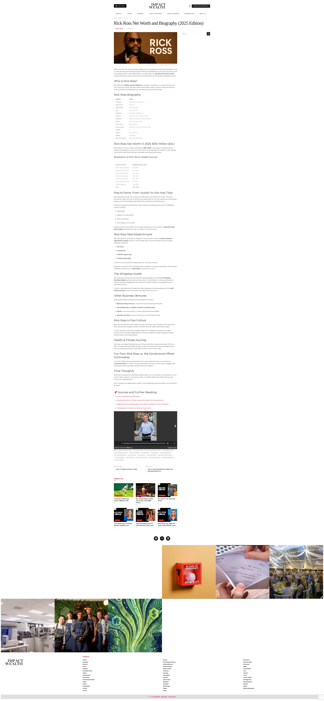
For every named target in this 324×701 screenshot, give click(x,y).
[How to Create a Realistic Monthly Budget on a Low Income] (135, 572)
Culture (85, 673)
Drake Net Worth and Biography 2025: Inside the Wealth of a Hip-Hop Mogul (142, 404)
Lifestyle (119, 13)
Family (84, 684)
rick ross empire (151, 455)
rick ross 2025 (145, 452)
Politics (165, 688)
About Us (203, 13)
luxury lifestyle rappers (121, 452)
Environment (86, 677)
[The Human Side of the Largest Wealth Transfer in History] (135, 625)
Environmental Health (88, 679)
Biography (85, 662)
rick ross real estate (154, 457)
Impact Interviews (173, 13)
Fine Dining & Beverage (169, 662)
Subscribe (121, 6)
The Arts (245, 673)
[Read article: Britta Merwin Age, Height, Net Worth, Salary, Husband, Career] (167, 515)
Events (84, 681)
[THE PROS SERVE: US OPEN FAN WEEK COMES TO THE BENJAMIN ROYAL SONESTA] (81, 625)
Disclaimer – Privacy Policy (168, 696)
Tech (244, 671)
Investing (140, 13)
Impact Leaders (167, 668)
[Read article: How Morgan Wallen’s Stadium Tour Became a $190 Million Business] (145, 490)
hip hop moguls (138, 450)
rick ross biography (165, 452)
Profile (165, 690)
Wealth (120, 18)
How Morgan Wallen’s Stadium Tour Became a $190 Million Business (144, 500)
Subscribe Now (189, 13)
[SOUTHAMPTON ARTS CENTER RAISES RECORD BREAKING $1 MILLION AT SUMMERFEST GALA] (296, 572)
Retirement (246, 664)
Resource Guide (247, 662)
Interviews (166, 671)
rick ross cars (141, 455)
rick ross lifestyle (119, 457)
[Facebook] (156, 538)
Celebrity (162, 495)
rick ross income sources (165, 455)
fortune (135, 150)
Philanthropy (166, 686)
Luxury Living (166, 679)
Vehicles (245, 684)
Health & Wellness (168, 664)
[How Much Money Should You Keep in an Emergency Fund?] (189, 572)
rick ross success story (168, 457)
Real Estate (246, 660)
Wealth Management (248, 688)
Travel (130, 13)
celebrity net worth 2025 (125, 450)
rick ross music (130, 457)
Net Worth (125, 18)
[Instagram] (162, 538)
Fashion (85, 688)
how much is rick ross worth (153, 450)
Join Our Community (201, 6)
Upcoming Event (247, 681)
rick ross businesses (120, 455)
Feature (85, 690)
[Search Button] (190, 6)
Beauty (84, 660)
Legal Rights (166, 675)
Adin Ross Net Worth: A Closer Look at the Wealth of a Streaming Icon (140, 400)
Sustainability (247, 668)
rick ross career (131, 455)
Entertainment (86, 675)
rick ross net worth (141, 457)
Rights (245, 666)
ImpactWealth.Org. (168, 450)
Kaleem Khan (119, 28)
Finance (165, 660)
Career (117, 520)
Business (85, 664)
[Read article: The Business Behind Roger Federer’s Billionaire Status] (123, 490)
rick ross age (154, 452)
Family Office (86, 686)
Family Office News (156, 13)
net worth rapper (134, 452)
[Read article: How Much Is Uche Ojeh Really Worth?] (167, 490)
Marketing (165, 681)
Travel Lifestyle (247, 677)
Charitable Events (87, 671)
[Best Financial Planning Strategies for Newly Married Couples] (28, 572)
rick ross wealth (119, 460)
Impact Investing (167, 666)
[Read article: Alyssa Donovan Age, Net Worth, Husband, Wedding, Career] (123, 515)
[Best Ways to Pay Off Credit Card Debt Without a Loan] (81, 572)
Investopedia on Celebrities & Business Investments (134, 408)
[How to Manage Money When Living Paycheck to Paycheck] (242, 572)
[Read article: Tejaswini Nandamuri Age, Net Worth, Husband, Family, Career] (145, 515)
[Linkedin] (168, 538)
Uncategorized (247, 679)
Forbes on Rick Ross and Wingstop (128, 396)
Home (115, 18)
